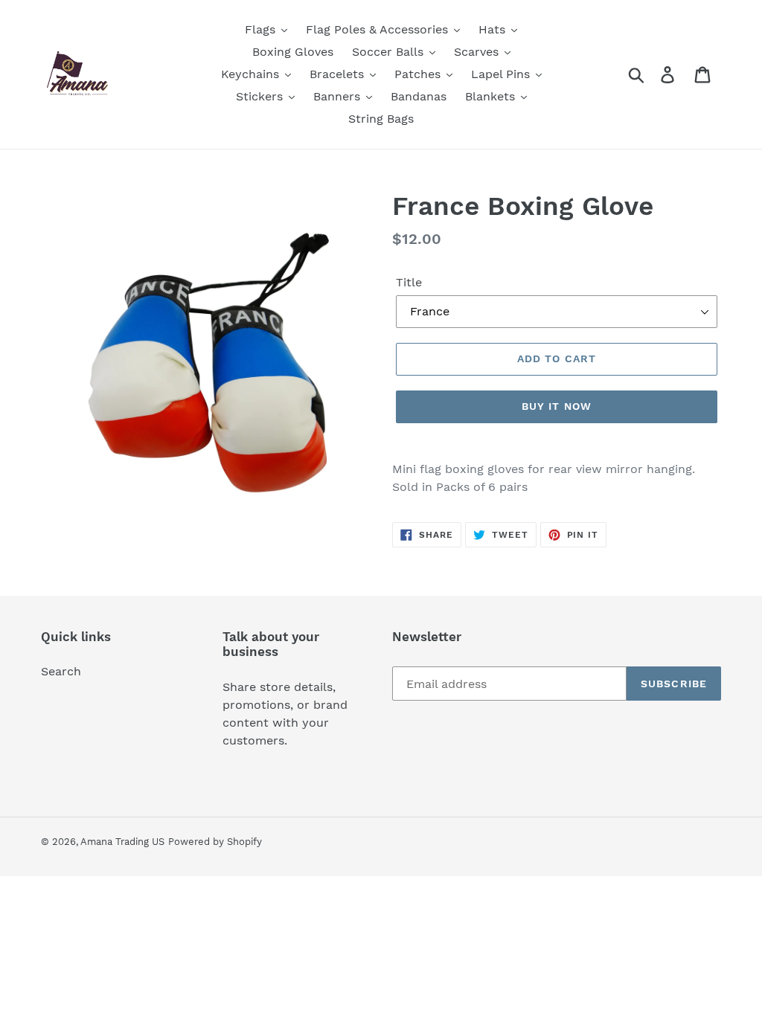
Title (409, 282)
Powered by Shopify (215, 841)
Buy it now (557, 406)
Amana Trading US (122, 841)
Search (61, 671)
